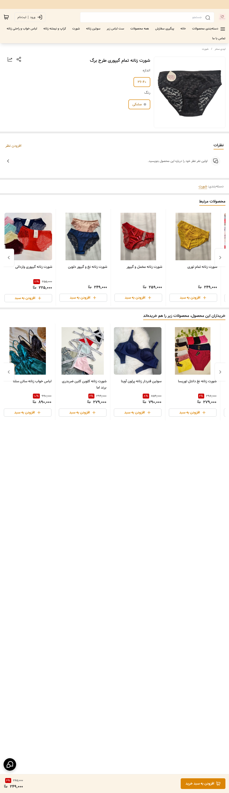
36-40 (142, 82)
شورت (205, 49)
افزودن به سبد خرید (200, 783)
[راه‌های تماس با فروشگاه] (10, 764)
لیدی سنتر (220, 49)
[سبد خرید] (6, 17)
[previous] (220, 257)
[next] (8, 257)
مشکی (137, 104)
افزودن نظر (13, 146)
